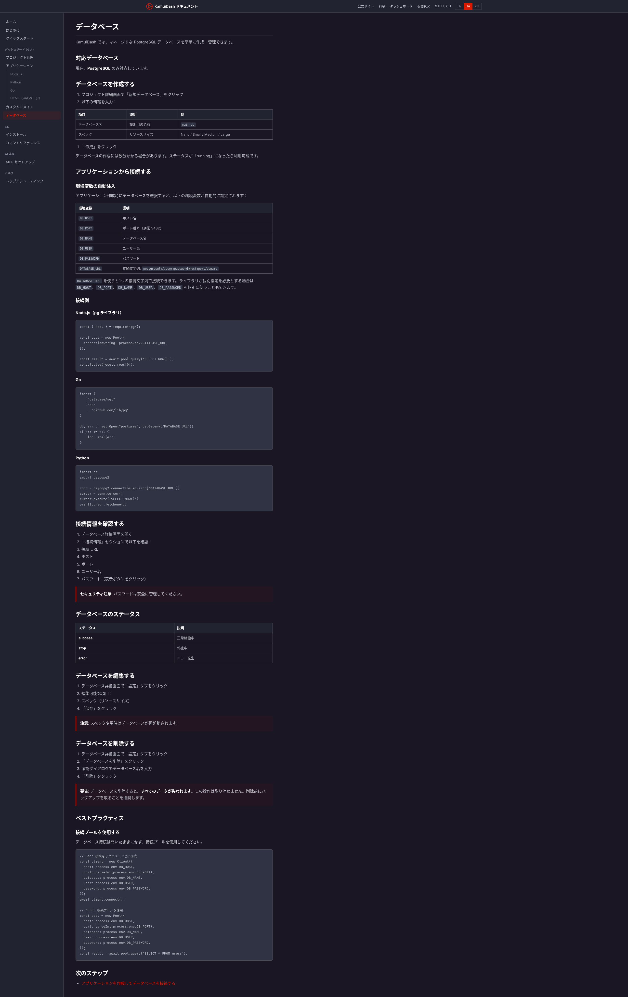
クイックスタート (19, 38)
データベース (16, 115)
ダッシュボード (401, 6)
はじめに (13, 30)
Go (12, 90)
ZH (477, 6)
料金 (382, 6)
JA (468, 6)
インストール (16, 134)
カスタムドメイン (19, 107)
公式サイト (366, 6)
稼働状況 (423, 6)
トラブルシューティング (24, 181)
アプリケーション (19, 66)
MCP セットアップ (20, 162)
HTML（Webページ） (26, 98)
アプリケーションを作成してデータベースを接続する (128, 983)
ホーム (11, 22)
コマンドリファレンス (23, 143)
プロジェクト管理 (19, 57)
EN (459, 6)
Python (15, 82)
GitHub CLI (443, 6)
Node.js (16, 74)
